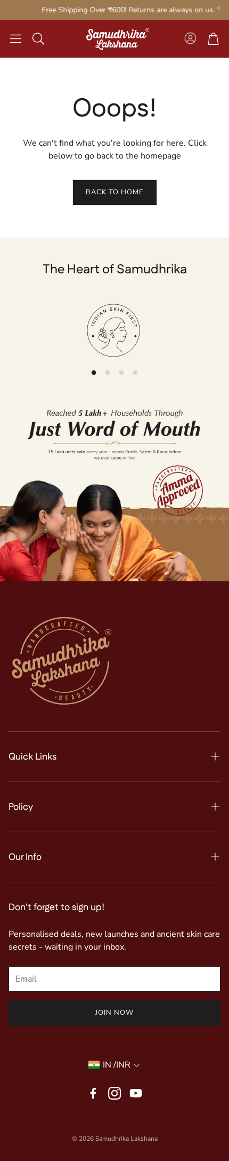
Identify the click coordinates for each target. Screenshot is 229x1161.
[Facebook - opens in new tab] (93, 1093)
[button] (16, 38)
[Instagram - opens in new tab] (114, 1093)
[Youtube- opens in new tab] (135, 1093)
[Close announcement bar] (218, 8)
